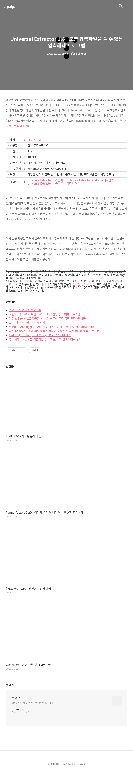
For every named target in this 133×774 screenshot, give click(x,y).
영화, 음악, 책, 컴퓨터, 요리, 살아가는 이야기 (33, 702)
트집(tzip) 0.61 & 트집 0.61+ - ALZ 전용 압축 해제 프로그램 (45, 314)
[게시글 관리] (23, 350)
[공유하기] (19, 350)
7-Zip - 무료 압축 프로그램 (25, 310)
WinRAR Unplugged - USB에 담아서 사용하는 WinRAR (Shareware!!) (51, 327)
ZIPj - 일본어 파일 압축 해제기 (27, 323)
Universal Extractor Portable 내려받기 (90, 180)
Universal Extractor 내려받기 (45, 180)
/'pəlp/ (10, 6)
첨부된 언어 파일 (82, 284)
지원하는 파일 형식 (17, 126)
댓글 (10, 685)
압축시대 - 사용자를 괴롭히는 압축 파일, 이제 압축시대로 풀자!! (46, 339)
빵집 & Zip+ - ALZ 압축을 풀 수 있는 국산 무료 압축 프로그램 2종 (47, 318)
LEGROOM (34, 139)
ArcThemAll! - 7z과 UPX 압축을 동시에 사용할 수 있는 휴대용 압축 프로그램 (54, 331)
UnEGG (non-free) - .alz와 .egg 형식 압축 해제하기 (40, 335)
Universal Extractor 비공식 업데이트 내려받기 (55, 183)
